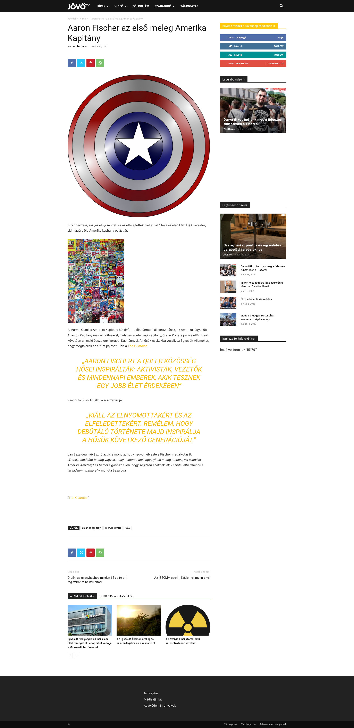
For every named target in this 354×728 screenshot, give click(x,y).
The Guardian (78, 498)
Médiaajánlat (153, 699)
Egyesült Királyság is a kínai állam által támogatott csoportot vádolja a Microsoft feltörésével (89, 643)
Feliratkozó (276, 63)
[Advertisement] (139, 484)
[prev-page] (70, 655)
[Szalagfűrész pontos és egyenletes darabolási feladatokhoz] (253, 236)
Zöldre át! (141, 6)
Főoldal (72, 18)
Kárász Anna (80, 46)
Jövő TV (228, 254)
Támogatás (189, 6)
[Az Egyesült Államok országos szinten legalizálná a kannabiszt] (139, 620)
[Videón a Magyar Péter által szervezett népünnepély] (228, 319)
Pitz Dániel (229, 128)
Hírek (101, 6)
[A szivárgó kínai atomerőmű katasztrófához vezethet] (188, 620)
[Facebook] (72, 63)
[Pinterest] (90, 63)
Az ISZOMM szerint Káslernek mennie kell (182, 578)
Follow (279, 46)
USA (127, 527)
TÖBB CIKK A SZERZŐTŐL (116, 596)
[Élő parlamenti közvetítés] (228, 303)
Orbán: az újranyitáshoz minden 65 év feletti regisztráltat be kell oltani (97, 580)
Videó (119, 6)
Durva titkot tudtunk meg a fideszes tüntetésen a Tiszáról (253, 121)
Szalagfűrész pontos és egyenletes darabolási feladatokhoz (252, 247)
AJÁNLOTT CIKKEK (82, 596)
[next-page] (76, 655)
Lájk (281, 37)
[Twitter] (81, 63)
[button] (281, 6)
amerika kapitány (91, 527)
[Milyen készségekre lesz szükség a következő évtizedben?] (228, 287)
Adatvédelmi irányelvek (160, 705)
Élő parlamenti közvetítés (256, 299)
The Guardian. (138, 346)
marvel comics (113, 527)
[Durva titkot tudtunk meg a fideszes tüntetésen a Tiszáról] (253, 110)
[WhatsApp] (100, 63)
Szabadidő (163, 6)
